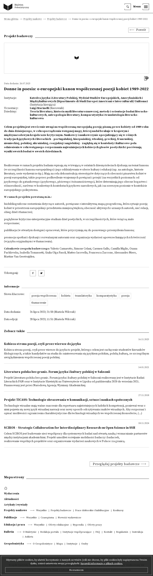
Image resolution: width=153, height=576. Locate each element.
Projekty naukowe (32, 19)
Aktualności (11, 499)
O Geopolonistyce (43, 544)
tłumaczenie (38, 303)
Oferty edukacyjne (58, 525)
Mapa (59, 544)
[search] (128, 7)
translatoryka (83, 296)
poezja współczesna (43, 296)
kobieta (65, 296)
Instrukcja (137, 532)
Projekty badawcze (57, 19)
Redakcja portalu (49, 532)
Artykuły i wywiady (16, 504)
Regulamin (122, 532)
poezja (125, 296)
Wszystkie (41, 511)
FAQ (97, 532)
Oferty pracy (94, 525)
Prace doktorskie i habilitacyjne (92, 511)
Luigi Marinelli (39, 108)
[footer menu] (6, 488)
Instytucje (72, 544)
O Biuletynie (29, 532)
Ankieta (29, 537)
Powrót (141, 30)
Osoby (84, 544)
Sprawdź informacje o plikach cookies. (101, 563)
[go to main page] (17, 7)
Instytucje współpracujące (77, 532)
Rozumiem (76, 570)
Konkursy (118, 511)
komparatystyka (106, 296)
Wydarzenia (11, 493)
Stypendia (78, 525)
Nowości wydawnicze (69, 518)
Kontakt (108, 532)
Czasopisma (47, 518)
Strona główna (11, 19)
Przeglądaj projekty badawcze (116, 464)
